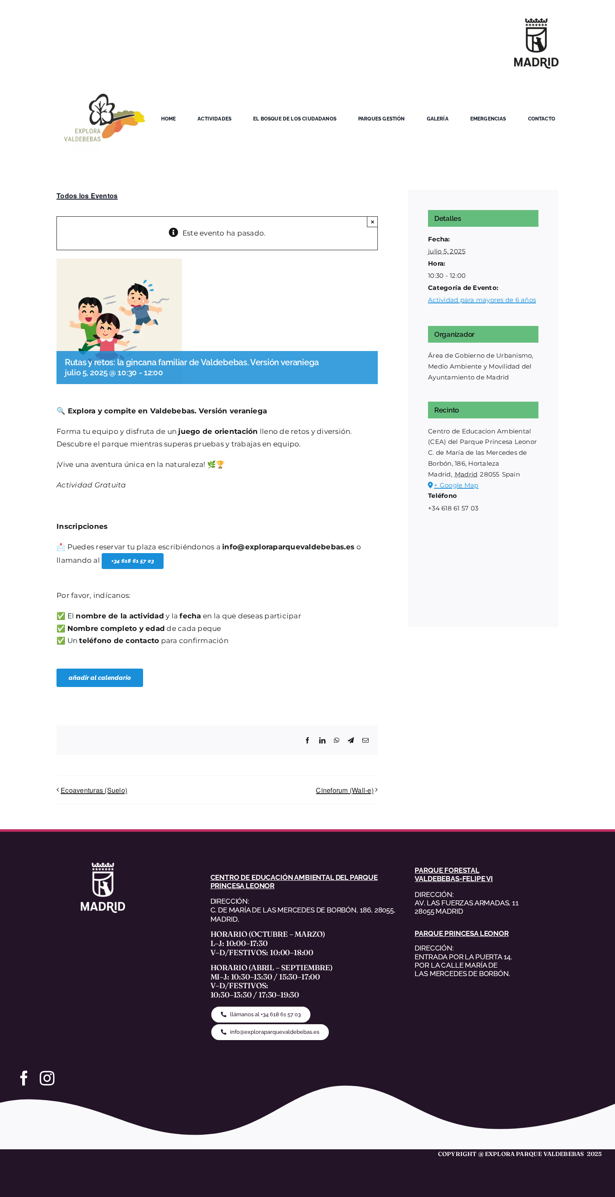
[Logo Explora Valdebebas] (105, 81)
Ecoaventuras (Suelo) (94, 790)
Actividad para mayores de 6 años (482, 300)
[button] (133, 561)
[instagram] (47, 1078)
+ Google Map (456, 485)
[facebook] (24, 1078)
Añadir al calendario (100, 678)
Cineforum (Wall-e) (345, 790)
